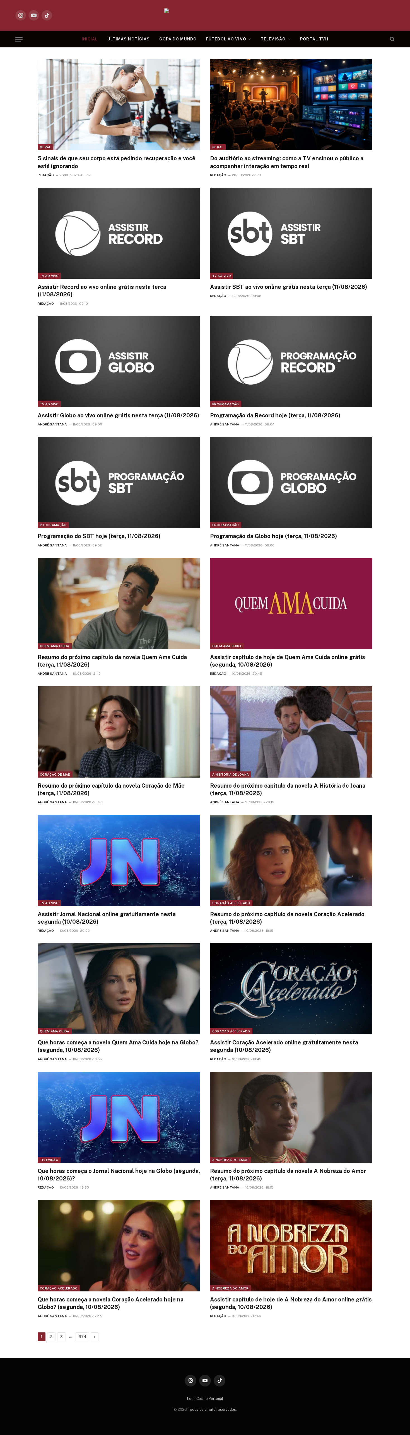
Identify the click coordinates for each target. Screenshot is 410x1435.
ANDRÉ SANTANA (52, 424)
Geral (45, 147)
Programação (225, 404)
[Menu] (19, 39)
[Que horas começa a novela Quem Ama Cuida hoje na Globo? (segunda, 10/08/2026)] (119, 988)
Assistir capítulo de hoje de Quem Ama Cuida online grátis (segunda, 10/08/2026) (287, 661)
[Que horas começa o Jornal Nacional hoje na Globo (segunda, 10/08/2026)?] (119, 1117)
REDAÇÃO (46, 175)
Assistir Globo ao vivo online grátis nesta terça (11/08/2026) (118, 415)
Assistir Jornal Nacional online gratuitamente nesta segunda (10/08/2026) (107, 918)
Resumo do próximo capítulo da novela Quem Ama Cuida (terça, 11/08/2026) (112, 661)
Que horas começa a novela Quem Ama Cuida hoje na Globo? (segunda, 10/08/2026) (118, 1046)
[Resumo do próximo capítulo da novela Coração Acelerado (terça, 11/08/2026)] (291, 860)
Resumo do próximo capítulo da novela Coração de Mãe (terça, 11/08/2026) (111, 789)
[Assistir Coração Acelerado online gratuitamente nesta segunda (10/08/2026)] (291, 988)
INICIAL (90, 39)
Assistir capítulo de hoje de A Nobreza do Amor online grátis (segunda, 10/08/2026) (291, 1303)
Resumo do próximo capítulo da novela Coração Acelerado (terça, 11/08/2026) (287, 918)
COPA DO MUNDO (178, 39)
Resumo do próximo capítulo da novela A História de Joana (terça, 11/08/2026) (287, 789)
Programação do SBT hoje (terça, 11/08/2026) (99, 536)
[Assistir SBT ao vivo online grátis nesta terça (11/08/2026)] (291, 233)
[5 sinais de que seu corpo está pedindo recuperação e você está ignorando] (119, 104)
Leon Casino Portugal (205, 1399)
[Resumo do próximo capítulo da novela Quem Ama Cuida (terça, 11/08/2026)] (119, 603)
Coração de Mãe (55, 774)
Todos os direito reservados (212, 1409)
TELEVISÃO (273, 39)
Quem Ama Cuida (54, 646)
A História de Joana (230, 774)
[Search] (392, 39)
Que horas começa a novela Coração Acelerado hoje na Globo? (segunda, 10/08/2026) (111, 1303)
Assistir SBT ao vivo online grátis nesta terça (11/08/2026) (288, 287)
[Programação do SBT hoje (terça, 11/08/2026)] (119, 482)
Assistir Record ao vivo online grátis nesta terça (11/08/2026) (102, 291)
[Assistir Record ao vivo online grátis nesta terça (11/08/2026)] (119, 233)
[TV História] (205, 15)
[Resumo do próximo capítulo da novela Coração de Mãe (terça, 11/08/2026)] (119, 731)
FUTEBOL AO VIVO (226, 39)
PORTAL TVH (314, 39)
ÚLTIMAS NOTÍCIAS (128, 39)
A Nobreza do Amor (230, 1159)
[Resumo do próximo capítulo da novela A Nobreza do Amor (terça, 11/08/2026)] (291, 1117)
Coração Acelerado (231, 903)
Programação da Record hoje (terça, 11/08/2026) (275, 415)
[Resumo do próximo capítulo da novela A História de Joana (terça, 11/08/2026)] (291, 731)
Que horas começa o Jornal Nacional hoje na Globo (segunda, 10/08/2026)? (119, 1175)
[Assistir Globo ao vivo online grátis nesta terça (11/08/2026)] (119, 361)
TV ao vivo (49, 275)
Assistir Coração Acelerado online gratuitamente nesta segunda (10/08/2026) (284, 1046)
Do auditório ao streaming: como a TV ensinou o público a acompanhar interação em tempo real (286, 162)
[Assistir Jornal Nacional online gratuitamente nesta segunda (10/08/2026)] (119, 860)
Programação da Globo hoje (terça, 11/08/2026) (273, 536)
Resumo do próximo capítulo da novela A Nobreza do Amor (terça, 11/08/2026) (288, 1175)
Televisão (49, 1159)
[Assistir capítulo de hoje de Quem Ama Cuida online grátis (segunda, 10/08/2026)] (291, 603)
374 (82, 1337)
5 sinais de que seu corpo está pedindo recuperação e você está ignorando (117, 162)
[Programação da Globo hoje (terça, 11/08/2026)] (291, 482)
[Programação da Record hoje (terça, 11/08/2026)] (291, 361)
